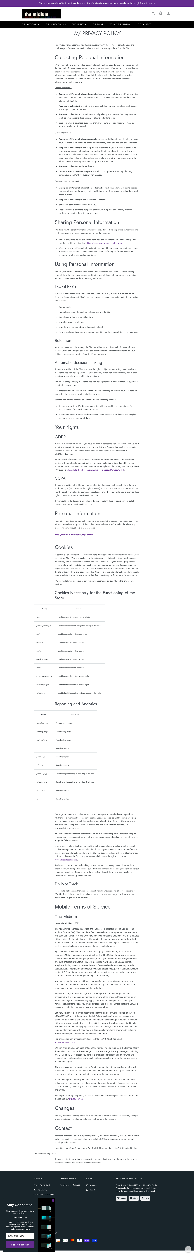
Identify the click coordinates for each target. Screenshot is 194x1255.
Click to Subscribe (20, 1245)
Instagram (93, 1185)
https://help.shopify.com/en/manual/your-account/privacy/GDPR (95, 469)
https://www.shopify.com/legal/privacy (104, 243)
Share (135, 1198)
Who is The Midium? (42, 1185)
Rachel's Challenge (41, 1189)
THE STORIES (78, 24)
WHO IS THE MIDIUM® (120, 24)
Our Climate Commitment (44, 1194)
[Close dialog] (53, 1200)
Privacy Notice (76, 1099)
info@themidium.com (65, 1042)
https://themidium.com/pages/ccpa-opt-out (74, 534)
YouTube (93, 1189)
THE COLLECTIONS (55, 24)
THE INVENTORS (29, 24)
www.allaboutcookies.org (66, 859)
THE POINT (98, 24)
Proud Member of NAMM (70, 1185)
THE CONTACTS (145, 24)
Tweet (123, 1198)
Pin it (147, 1198)
